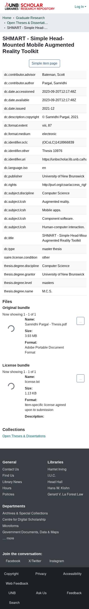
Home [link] (6, 18)
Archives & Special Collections (25, 513)
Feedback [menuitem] (74, 592)
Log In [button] (80, 6)
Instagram (56, 560)
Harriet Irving (57, 469)
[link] (80, 321)
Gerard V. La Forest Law (65, 494)
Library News (12, 481)
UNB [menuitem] (12, 592)
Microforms (10, 525)
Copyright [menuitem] (11, 573)
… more (8, 538)
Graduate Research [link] (30, 18)
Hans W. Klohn (59, 488)
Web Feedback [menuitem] (17, 583)
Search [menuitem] (14, 602)
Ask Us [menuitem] (41, 592)
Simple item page (44, 63)
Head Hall (55, 481)
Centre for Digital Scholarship (24, 519)
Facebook (13, 560)
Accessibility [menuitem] (72, 573)
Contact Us (10, 469)
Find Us (8, 475)
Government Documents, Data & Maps (30, 531)
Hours (6, 488)
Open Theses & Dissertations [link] (27, 23)
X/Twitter (35, 560)
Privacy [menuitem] (40, 573)
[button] (29, 7)
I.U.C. (52, 475)
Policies (8, 494)
